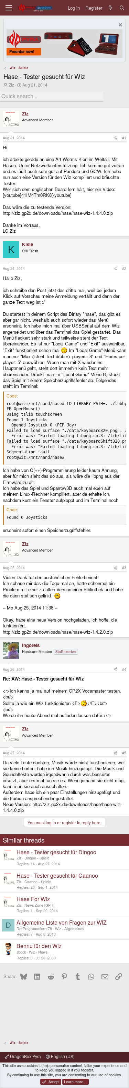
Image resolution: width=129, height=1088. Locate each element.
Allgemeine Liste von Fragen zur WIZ (62, 922)
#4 (124, 669)
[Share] (115, 137)
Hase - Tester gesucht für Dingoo (56, 852)
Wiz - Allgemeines (69, 928)
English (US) (62, 1056)
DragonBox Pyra (25, 1056)
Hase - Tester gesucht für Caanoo (57, 875)
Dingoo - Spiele (37, 857)
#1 (124, 137)
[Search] (122, 7)
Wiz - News (38, 952)
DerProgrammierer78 (34, 928)
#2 (124, 268)
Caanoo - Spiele (37, 881)
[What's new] (110, 7)
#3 (124, 567)
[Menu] (8, 7)
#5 (124, 752)
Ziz (11, 85)
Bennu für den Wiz (39, 946)
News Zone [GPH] (39, 905)
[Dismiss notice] (119, 25)
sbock (21, 952)
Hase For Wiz (33, 899)
